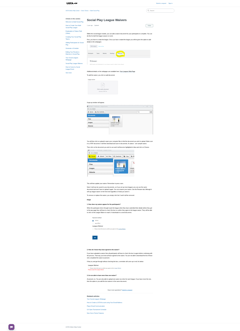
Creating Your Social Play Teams (73, 38)
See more (69, 73)
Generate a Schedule (72, 48)
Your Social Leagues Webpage (72, 59)
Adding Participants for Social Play (75, 44)
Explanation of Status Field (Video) (74, 32)
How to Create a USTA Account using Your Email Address (104, 302)
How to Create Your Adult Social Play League (73, 26)
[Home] (72, 3)
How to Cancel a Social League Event (73, 68)
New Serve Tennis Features (95, 313)
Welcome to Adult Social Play (75, 22)
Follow (149, 25)
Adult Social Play (94, 10)
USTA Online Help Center (72, 10)
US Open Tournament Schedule (96, 309)
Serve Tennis (84, 10)
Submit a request (161, 3)
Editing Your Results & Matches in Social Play (73, 53)
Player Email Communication (96, 306)
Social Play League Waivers (74, 63)
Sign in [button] (170, 3)
